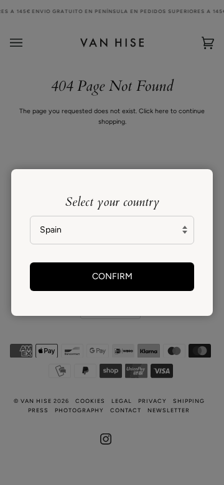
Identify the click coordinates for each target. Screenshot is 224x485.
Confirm (112, 276)
